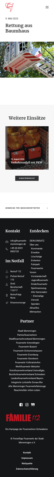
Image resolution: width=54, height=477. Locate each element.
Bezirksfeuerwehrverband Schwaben (27, 374)
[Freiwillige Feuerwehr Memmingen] (9, 7)
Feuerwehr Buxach (28, 346)
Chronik (35, 300)
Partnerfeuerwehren (27, 335)
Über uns (34, 244)
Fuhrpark (35, 264)
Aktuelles (34, 308)
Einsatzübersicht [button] (27, 178)
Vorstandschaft (38, 276)
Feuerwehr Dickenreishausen (27, 350)
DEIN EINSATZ (37, 240)
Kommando (37, 248)
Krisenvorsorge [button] (18, 302)
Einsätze (35, 252)
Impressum (27, 458)
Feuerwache (37, 268)
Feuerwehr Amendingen (27, 342)
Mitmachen (35, 311)
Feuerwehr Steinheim (27, 358)
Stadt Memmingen (27, 331)
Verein (33, 272)
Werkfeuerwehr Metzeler (28, 366)
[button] (21, 405)
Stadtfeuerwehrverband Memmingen (27, 339)
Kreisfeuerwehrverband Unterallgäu (27, 370)
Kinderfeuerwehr (39, 284)
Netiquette (27, 463)
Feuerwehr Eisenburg (27, 354)
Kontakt (27, 452)
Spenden (35, 304)
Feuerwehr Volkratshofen (27, 362)
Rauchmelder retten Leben (27, 390)
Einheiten (35, 260)
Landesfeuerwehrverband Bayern (27, 378)
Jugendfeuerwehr (39, 280)
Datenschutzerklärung (27, 469)
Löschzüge (36, 256)
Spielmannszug (38, 288)
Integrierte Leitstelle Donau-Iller (27, 382)
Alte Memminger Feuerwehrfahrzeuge (27, 386)
